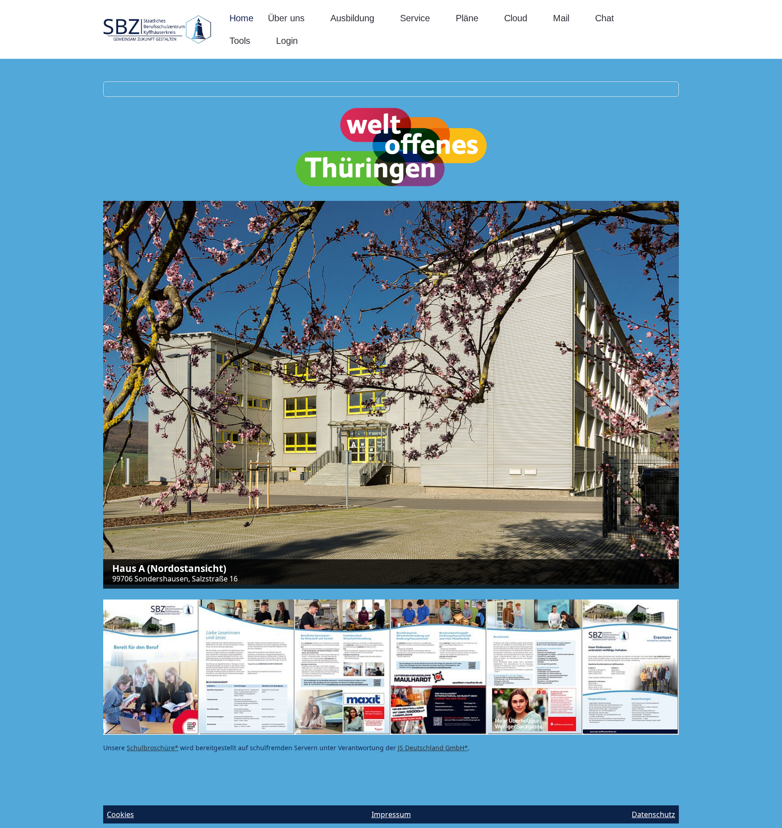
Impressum (391, 814)
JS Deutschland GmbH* (433, 747)
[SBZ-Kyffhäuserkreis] (157, 29)
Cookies (120, 814)
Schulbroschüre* (152, 747)
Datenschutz (653, 814)
